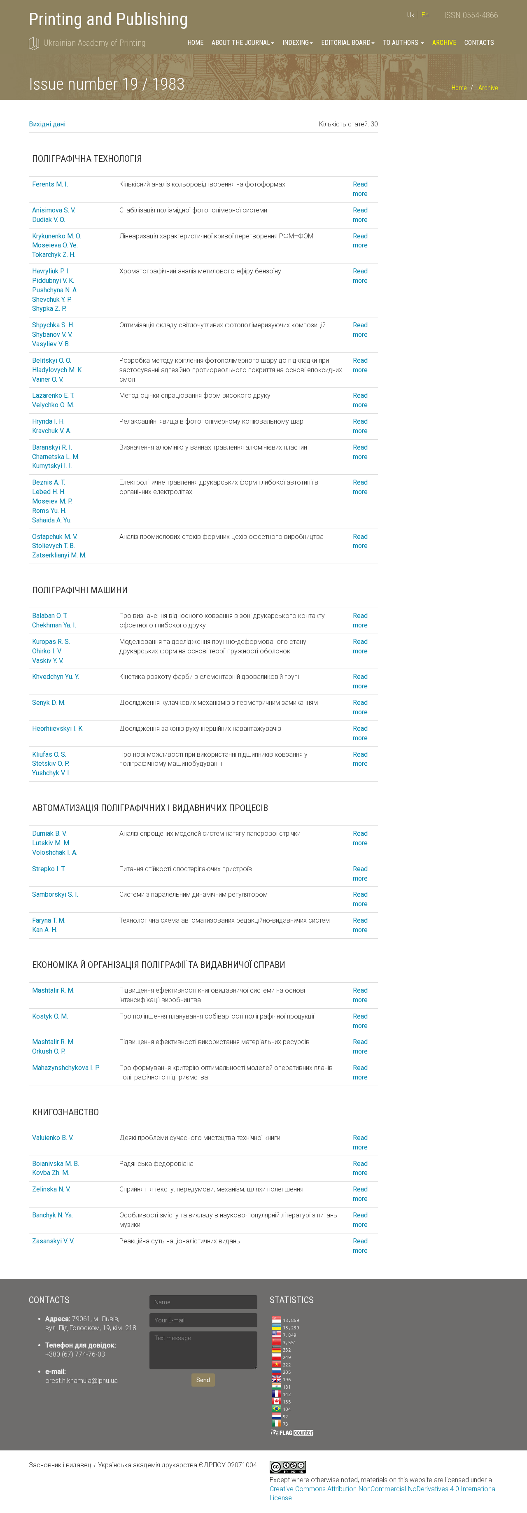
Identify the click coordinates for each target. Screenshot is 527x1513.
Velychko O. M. (53, 405)
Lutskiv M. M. (51, 843)
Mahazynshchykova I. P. (66, 1068)
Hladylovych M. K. (57, 370)
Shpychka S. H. (53, 325)
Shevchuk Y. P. (52, 299)
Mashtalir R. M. (53, 990)
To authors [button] (401, 43)
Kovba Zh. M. (50, 1173)
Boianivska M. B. (55, 1164)
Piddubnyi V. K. (53, 280)
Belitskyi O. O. (51, 360)
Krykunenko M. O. (56, 236)
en (425, 15)
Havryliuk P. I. (51, 271)
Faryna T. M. (48, 920)
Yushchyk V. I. (51, 773)
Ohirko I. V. (47, 651)
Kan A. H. (44, 930)
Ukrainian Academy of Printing (94, 43)
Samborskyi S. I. (55, 894)
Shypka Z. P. (49, 308)
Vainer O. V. (47, 379)
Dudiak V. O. (48, 220)
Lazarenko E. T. (53, 395)
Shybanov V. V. (52, 334)
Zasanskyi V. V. (53, 1241)
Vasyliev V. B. (51, 344)
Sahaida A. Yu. (52, 520)
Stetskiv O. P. (50, 763)
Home (195, 43)
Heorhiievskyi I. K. (58, 728)
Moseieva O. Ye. (55, 245)
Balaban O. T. (50, 616)
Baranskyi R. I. (52, 447)
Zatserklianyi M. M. (59, 555)
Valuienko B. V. (52, 1138)
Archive (444, 43)
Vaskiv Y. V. (47, 660)
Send (203, 1380)
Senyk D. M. (48, 702)
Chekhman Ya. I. (54, 625)
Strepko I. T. (48, 869)
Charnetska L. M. (55, 457)
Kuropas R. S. (51, 642)
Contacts (479, 43)
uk (411, 15)
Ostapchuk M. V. (54, 537)
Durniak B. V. (49, 833)
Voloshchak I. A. (54, 852)
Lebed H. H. (48, 492)
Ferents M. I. (50, 184)
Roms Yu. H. (49, 511)
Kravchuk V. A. (51, 431)
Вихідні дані (47, 124)
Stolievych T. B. (53, 546)
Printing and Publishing (108, 19)
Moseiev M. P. (52, 501)
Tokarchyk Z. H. (53, 255)
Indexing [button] (295, 43)
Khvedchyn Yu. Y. (55, 677)
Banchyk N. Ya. (52, 1215)
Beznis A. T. (48, 482)
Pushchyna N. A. (55, 290)
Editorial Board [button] (346, 43)
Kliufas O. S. (49, 754)
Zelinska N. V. (51, 1189)
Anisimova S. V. (53, 210)
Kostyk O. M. (50, 1016)
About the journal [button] (241, 43)
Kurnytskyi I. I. (52, 466)
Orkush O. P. (48, 1051)
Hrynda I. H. (48, 421)
